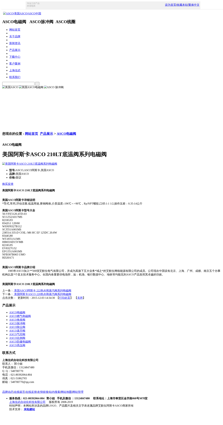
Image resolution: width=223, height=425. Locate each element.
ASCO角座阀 (17, 319)
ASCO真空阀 (17, 330)
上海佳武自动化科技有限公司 (27, 401)
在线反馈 (31, 391)
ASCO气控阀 (17, 334)
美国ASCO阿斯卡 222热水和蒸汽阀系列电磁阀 (42, 290)
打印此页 (64, 297)
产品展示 (46, 133)
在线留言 (19, 391)
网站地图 (66, 391)
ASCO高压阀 (17, 345)
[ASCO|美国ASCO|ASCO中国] (21, 13)
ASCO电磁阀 (66, 133)
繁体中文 (193, 4)
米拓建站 (29, 409)
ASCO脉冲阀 (17, 323)
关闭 (80, 297)
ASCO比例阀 (17, 337)
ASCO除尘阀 (17, 327)
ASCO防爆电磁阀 (20, 341)
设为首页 (170, 4)
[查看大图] (29, 163)
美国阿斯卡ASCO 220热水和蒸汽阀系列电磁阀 (42, 294)
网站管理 (77, 391)
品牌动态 (7, 391)
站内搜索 (54, 391)
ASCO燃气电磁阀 (20, 316)
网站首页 (31, 133)
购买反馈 (7, 183)
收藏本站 (182, 4)
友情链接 (42, 391)
